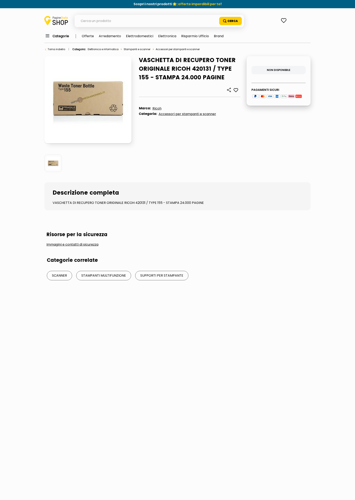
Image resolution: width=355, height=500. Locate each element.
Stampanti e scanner (137, 49)
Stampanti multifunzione (103, 275)
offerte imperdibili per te (199, 4)
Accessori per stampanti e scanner (178, 49)
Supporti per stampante (161, 275)
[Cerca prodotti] (230, 21)
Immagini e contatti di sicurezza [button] (72, 244)
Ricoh (156, 108)
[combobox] (159, 21)
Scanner (59, 275)
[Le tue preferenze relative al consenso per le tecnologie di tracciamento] (348, 493)
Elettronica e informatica (103, 49)
